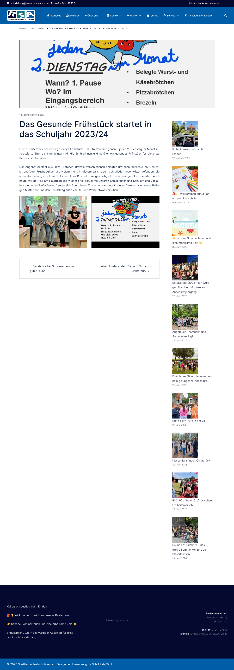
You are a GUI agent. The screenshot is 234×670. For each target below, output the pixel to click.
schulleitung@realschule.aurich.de (208, 633)
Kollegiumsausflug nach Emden (27, 606)
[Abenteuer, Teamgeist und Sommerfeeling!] (185, 317)
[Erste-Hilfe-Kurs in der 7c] (185, 406)
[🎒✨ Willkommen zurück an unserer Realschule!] (185, 179)
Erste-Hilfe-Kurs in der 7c (188, 420)
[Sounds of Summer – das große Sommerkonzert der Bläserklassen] (185, 530)
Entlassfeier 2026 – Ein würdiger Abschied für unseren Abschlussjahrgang (191, 287)
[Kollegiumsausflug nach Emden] (185, 134)
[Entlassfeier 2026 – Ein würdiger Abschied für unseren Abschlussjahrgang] (185, 267)
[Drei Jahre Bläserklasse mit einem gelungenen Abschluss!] (185, 361)
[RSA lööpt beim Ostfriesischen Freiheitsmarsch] (185, 485)
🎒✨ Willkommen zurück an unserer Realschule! (38, 615)
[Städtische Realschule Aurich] (21, 15)
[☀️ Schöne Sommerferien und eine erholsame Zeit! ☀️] (185, 223)
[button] (225, 15)
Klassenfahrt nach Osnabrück (191, 460)
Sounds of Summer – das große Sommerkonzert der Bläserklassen (189, 549)
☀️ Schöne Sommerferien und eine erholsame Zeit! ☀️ (42, 624)
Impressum (121, 620)
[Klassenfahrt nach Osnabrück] (185, 445)
